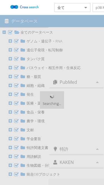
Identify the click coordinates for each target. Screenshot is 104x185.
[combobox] (68, 7)
